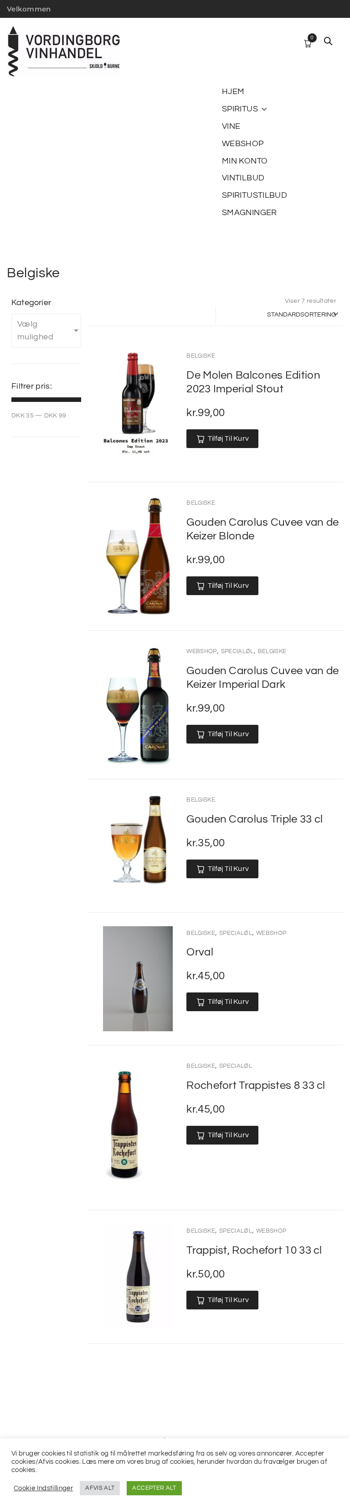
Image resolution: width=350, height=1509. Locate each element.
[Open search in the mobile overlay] (328, 41)
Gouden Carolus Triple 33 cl (254, 819)
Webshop (201, 651)
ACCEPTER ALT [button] (154, 1488)
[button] (245, 109)
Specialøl (237, 651)
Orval (199, 952)
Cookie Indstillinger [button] (43, 1488)
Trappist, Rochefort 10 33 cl (254, 1250)
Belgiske (200, 356)
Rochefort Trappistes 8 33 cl (255, 1085)
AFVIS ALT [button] (99, 1488)
